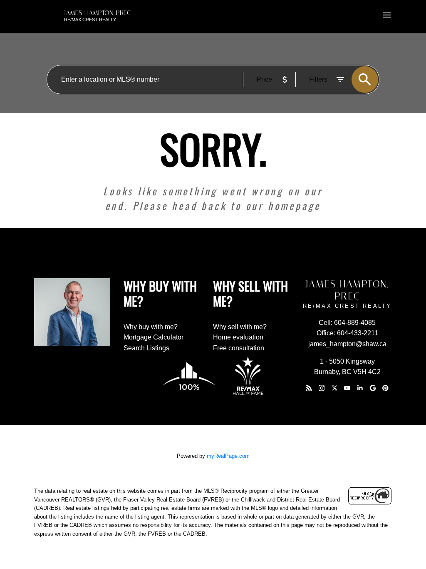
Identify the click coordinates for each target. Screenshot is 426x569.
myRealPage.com (228, 456)
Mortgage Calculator (153, 337)
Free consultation (238, 348)
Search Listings (146, 348)
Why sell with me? (240, 326)
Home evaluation (238, 337)
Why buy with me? (151, 326)
